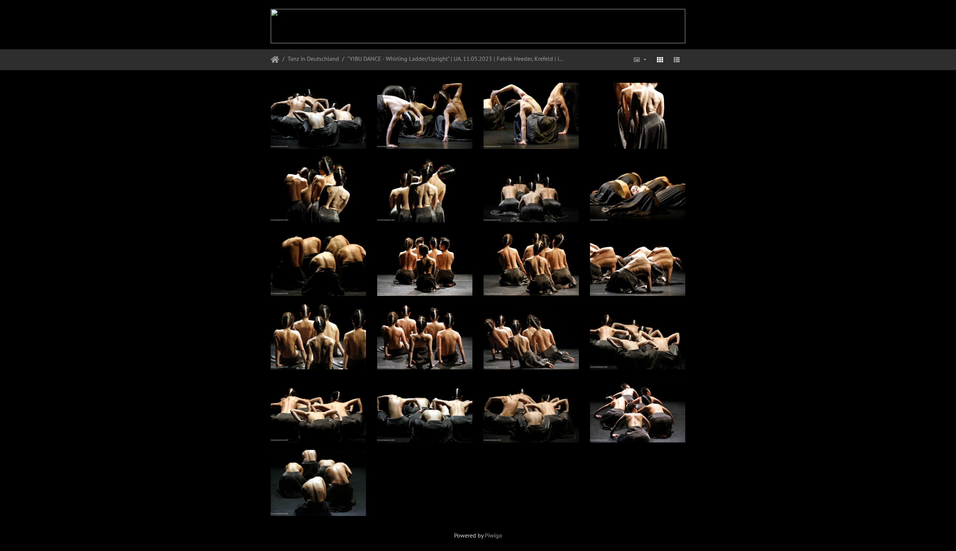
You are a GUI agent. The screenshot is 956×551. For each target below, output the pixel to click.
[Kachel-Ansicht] (659, 59)
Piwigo (493, 535)
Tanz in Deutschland (313, 58)
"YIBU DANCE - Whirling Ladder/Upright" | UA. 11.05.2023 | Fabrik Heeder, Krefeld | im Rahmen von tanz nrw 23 (455, 58)
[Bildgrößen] (639, 59)
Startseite (275, 59)
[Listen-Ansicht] (676, 59)
